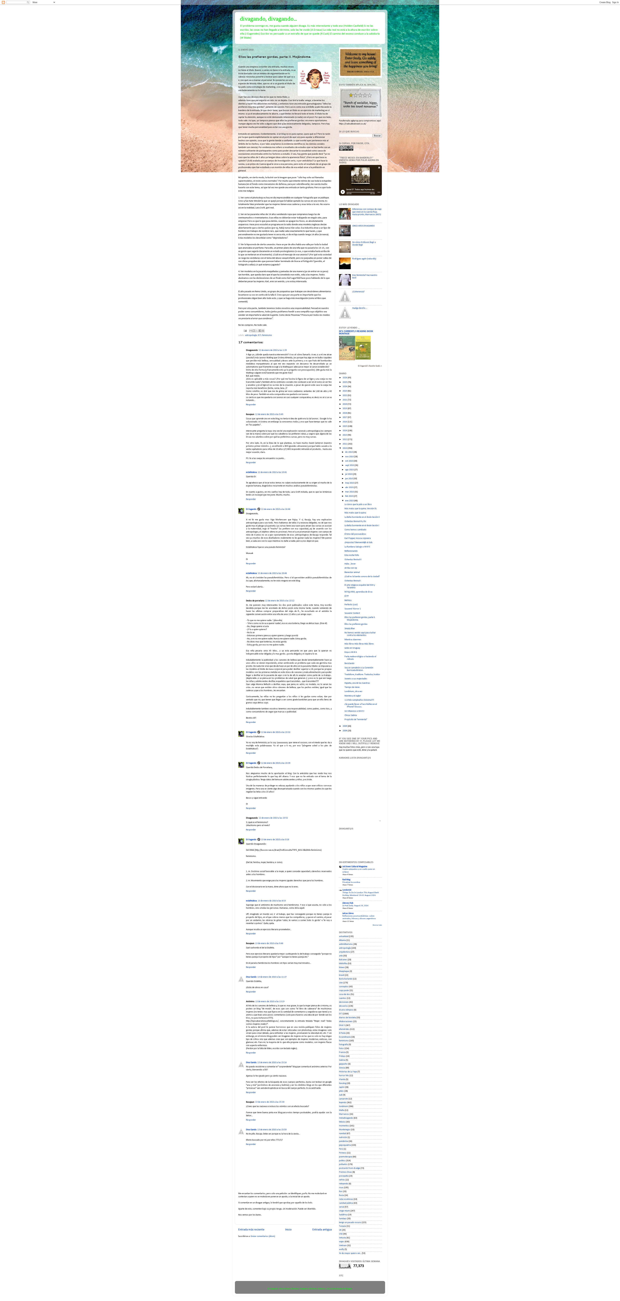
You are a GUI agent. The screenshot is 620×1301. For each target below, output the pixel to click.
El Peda (342, 1033)
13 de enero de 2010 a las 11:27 (272, 977)
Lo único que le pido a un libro (358, 504)
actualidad (343, 936)
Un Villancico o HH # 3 (354, 711)
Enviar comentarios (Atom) (263, 1236)
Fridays (342, 1056)
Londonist (346, 890)
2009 (345, 726)
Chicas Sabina (351, 715)
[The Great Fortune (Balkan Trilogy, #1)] (347, 360)
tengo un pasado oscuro (350, 1222)
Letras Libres (348, 913)
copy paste (344, 991)
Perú (341, 1149)
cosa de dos (344, 994)
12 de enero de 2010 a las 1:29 (273, 350)
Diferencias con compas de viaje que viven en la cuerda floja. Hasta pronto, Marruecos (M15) (367, 211)
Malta (341, 1110)
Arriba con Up (351, 568)
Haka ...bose (350, 564)
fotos (341, 1048)
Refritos (348, 600)
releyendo (343, 1184)
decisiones (344, 1002)
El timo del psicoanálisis (355, 534)
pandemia (343, 1141)
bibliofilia (343, 964)
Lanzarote (343, 1099)
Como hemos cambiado (355, 530)
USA (341, 1234)
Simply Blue (350, 629)
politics (342, 1161)
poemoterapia (345, 1157)
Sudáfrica (343, 1215)
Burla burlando (345, 979)
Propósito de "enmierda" (356, 720)
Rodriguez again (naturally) (364, 259)
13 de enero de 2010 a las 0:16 (275, 840)
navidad (342, 1134)
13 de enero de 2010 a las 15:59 (272, 1130)
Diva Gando (251, 977)
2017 (345, 417)
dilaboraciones (346, 1021)
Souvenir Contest (352, 613)
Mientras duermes (353, 640)
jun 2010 (349, 479)
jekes (341, 1091)
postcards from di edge (349, 1168)
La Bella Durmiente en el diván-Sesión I (362, 526)
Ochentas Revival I (353, 581)
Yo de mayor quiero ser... (350, 1253)
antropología (251, 335)
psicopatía (343, 1176)
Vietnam (343, 1246)
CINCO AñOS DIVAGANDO (363, 226)
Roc (340, 1191)
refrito (342, 1180)
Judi (340, 1095)
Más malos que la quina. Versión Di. (361, 509)
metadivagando (346, 1118)
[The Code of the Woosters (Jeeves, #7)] (363, 359)
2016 (345, 422)
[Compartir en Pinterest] (263, 330)
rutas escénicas (346, 1199)
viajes (341, 1242)
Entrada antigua (322, 1229)
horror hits (344, 1076)
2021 (345, 400)
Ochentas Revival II (353, 560)
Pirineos (342, 1153)
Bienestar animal (352, 572)
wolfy (341, 1249)
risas (341, 1188)
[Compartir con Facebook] (260, 330)
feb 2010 (349, 496)
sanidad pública (346, 1203)
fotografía (343, 1045)
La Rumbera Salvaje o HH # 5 (357, 547)
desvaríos (343, 1006)
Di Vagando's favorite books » (370, 366)
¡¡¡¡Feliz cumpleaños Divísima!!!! (359, 700)
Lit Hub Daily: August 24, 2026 (355, 906)
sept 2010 (350, 465)
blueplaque (344, 971)
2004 (345, 731)
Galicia (342, 1060)
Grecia (342, 1068)
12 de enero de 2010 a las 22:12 (279, 601)
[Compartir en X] (256, 330)
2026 (345, 378)
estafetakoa (251, 472)
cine (341, 983)
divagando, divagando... (268, 19)
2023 (345, 391)
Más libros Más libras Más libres (359, 644)
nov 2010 (349, 457)
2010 (345, 448)
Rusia (341, 1195)
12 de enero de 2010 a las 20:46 (272, 573)
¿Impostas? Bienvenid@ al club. (359, 542)
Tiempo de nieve (352, 687)
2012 (345, 440)
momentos (344, 1126)
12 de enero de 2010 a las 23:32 (275, 732)
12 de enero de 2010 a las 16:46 (275, 509)
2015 (345, 426)
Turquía (342, 1226)
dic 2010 (349, 452)
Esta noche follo (352, 555)
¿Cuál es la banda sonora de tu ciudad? (362, 577)
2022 (345, 395)
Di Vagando (251, 509)
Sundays (342, 1219)
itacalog (342, 1083)
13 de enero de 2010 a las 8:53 (272, 901)
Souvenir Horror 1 (353, 609)
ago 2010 (349, 470)
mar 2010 (349, 492)
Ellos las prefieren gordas (356, 624)
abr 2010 (349, 487)
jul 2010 (349, 474)
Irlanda (342, 1079)
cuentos (342, 998)
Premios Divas (345, 1172)
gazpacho (343, 1064)
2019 (345, 409)
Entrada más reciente (251, 1229)
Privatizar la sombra (351, 882)
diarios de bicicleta (347, 1018)
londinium (343, 1106)
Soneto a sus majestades (356, 679)
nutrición (343, 1137)
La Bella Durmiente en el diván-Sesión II (362, 517)
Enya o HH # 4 (351, 652)
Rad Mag (346, 880)
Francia (342, 1052)
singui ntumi (344, 1211)
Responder (251, 405)
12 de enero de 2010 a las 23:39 (275, 763)
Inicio (288, 1229)
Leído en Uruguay (352, 648)
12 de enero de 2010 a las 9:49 (269, 414)
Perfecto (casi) (351, 605)
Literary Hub (347, 903)
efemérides (344, 1029)
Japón (341, 1087)
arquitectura (344, 952)
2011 (345, 444)
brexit (341, 975)
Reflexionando (351, 551)
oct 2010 (349, 461)
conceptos (344, 987)
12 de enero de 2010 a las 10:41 (272, 472)
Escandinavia (345, 1037)
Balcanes (343, 960)
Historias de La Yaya (348, 1072)
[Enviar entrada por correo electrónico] (245, 331)
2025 (345, 382)
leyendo (342, 1103)
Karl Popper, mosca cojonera (358, 538)
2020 (345, 404)
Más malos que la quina (355, 513)
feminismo (267, 335)
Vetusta (342, 1238)
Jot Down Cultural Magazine (354, 867)
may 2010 (350, 483)
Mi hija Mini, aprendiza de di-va (358, 592)
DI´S (259, 335)
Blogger (348, 1289)
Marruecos (344, 1114)
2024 (345, 387)
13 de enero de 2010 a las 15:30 (269, 1102)
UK (340, 1230)
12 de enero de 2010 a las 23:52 (273, 818)
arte (341, 956)
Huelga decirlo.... (359, 308)
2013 (345, 435)
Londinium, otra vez (353, 691)
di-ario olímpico (346, 1010)
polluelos (343, 1164)
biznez (342, 967)
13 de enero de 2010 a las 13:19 (269, 1001)
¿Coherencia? (358, 292)
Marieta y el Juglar (353, 696)
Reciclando (349, 663)
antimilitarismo (346, 944)
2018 (345, 413)
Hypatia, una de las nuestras (357, 683)
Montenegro (344, 1130)
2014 (345, 431)
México (342, 1122)
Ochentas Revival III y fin (355, 521)
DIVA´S (342, 1025)
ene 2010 (349, 501)
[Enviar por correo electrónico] (250, 330)
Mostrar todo (377, 925)
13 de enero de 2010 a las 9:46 (269, 943)
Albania (342, 940)
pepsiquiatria (345, 1145)
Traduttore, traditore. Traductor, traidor (362, 674)
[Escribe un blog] (253, 330)
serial (341, 1207)
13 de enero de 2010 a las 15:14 (272, 1062)
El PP (347, 596)
